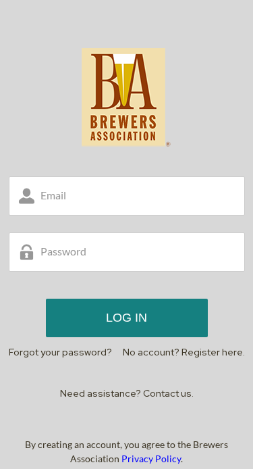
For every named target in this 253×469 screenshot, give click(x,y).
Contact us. (168, 393)
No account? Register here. (184, 352)
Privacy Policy (151, 458)
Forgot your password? (60, 352)
